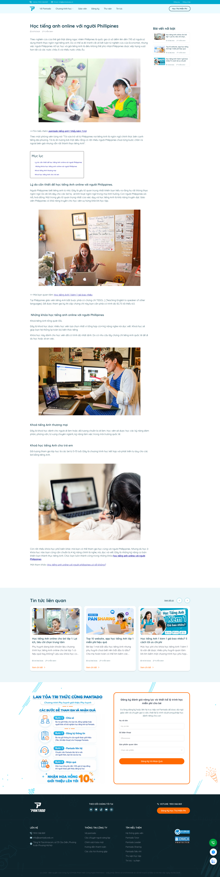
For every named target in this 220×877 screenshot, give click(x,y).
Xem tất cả (169, 600)
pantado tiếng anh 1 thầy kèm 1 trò (67, 131)
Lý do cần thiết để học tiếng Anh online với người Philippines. (58, 162)
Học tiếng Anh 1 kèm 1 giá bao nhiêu (73, 294)
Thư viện (108, 8)
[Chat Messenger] (213, 852)
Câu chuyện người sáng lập (97, 837)
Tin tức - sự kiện (133, 860)
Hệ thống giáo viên (134, 833)
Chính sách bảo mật (94, 842)
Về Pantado (45, 8)
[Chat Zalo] (213, 861)
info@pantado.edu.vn (43, 837)
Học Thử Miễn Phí (179, 9)
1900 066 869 (39, 833)
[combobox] (151, 750)
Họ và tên (123, 720)
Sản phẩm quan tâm (128, 744)
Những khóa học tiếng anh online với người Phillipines (56, 166)
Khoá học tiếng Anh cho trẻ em (47, 174)
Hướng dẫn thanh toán (95, 847)
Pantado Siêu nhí (133, 851)
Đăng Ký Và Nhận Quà (151, 761)
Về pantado (90, 833)
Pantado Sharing (133, 847)
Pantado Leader (133, 842)
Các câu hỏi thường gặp (96, 851)
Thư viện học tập (133, 856)
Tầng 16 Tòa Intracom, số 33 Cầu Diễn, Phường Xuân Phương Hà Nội (54, 844)
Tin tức (119, 8)
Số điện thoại (125, 732)
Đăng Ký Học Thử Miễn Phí (173, 810)
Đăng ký (177, 2)
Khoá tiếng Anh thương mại (45, 170)
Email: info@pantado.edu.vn (63, 2)
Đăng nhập (186, 2)
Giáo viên (82, 8)
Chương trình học (64, 8)
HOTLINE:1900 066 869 (171, 804)
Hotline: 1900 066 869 (40, 2)
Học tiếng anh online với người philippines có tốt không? (76, 564)
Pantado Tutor (132, 837)
